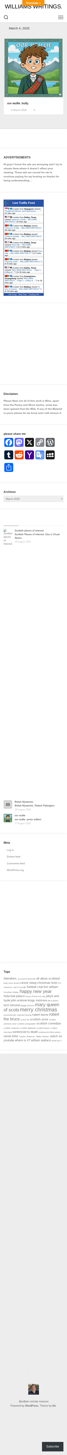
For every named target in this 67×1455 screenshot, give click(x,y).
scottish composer (12, 1028)
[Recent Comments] (41, 521)
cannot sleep (27, 983)
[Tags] (55, 521)
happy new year (36, 991)
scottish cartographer (26, 1024)
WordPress (31, 1405)
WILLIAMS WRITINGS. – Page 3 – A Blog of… (20, 279)
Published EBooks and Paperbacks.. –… (23, 211)
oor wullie (20, 815)
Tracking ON (34, 294)
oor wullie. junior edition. (28, 819)
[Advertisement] (33, 344)
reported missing (24, 1015)
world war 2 (57, 1041)
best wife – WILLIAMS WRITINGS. (23, 252)
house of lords (31, 996)
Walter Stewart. (42, 1036)
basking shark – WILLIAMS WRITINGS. (23, 262)
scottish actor (39, 1019)
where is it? (22, 1040)
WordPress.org (15, 870)
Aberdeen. (10, 978)
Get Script (13, 294)
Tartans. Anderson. (27, 1036)
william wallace (41, 1040)
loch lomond (12, 1005)
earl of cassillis (19, 987)
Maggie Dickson (27, 1005)
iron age (41, 996)
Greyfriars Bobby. (11, 992)
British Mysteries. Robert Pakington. (35, 805)
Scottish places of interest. (29, 530)
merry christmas (38, 1009)
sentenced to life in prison (50, 1032)
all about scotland (48, 978)
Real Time (23, 294)
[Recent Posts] (11, 521)
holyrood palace (14, 996)
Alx (54, 1405)
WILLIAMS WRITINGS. (33, 6)
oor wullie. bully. (18, 103)
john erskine (19, 1000)
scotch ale (24, 1020)
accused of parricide (27, 979)
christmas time (47, 983)
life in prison (53, 1001)
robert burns (40, 1014)
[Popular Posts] (26, 521)
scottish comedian (49, 1023)
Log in (10, 850)
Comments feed (16, 863)
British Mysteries (24, 801)
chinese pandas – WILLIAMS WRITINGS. (23, 236)
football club (35, 987)
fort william (51, 987)
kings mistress (37, 1000)
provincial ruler (10, 1015)
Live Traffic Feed (24, 202)
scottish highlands (28, 1028)
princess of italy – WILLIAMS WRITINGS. (23, 228)
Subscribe (52, 1446)
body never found (11, 983)
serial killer (11, 1036)
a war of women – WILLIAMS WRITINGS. (22, 288)
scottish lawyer (43, 1028)
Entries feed (13, 856)
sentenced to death (25, 1032)
